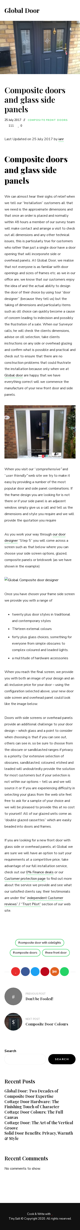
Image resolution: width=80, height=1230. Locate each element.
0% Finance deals (40, 872)
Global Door (22, 10)
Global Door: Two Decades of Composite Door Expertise (31, 1093)
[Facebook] (25, 971)
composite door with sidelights (40, 943)
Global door (13, 375)
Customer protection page (25, 878)
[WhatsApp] (64, 971)
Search (10, 1051)
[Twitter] (35, 971)
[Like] (15, 971)
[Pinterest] (44, 971)
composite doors (26, 953)
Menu (71, 10)
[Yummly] (54, 971)
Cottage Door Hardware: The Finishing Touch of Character (31, 1104)
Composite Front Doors (48, 120)
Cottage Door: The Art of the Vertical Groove (38, 1125)
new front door (57, 953)
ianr (61, 139)
